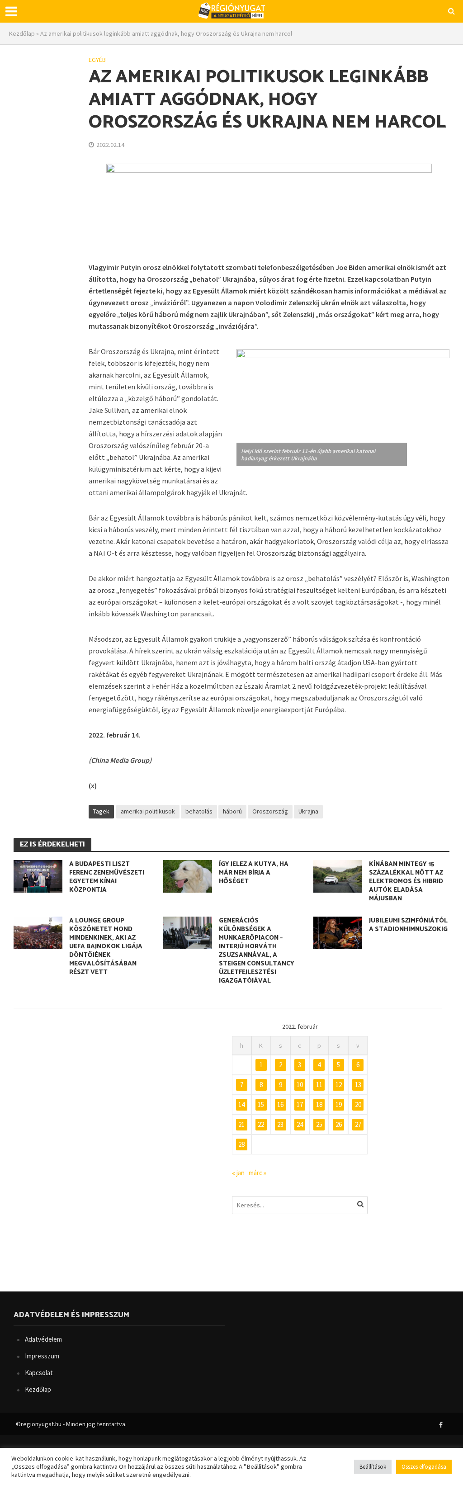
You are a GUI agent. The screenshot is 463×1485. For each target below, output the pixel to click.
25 (319, 1124)
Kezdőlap (22, 33)
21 (241, 1124)
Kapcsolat (39, 1372)
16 (280, 1104)
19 (338, 1104)
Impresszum (42, 1356)
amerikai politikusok (148, 811)
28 (241, 1144)
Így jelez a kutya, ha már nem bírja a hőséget (253, 873)
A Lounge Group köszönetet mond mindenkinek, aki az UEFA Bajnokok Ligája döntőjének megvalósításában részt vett (105, 947)
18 (319, 1104)
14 (241, 1104)
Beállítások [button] (372, 1467)
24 (300, 1124)
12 (338, 1084)
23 (280, 1124)
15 (261, 1104)
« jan (238, 1172)
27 (358, 1124)
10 (300, 1084)
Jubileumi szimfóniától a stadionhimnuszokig (408, 925)
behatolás (199, 811)
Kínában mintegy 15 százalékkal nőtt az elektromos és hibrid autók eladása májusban (406, 881)
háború (232, 811)
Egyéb (97, 60)
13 (358, 1084)
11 (319, 1084)
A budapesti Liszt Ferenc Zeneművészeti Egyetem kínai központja (106, 877)
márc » (257, 1172)
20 (358, 1104)
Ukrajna (308, 811)
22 (261, 1124)
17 (300, 1104)
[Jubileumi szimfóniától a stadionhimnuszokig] (337, 931)
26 (338, 1124)
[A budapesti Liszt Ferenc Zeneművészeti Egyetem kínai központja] (38, 875)
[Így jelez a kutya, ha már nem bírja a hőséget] (187, 875)
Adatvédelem (43, 1339)
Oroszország (270, 811)
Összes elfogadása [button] (424, 1467)
